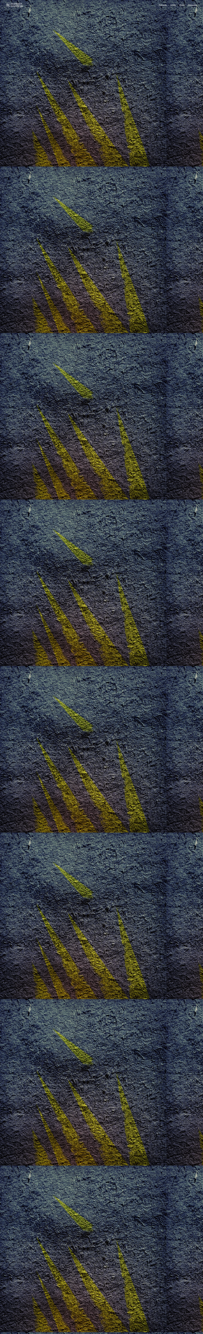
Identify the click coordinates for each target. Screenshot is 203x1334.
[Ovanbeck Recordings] (14, 5)
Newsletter (192, 5)
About (181, 5)
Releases (163, 5)
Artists (173, 5)
